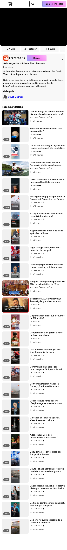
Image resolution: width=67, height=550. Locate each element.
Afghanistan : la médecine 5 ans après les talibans (46, 232)
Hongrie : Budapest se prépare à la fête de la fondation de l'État (47, 283)
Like (13, 48)
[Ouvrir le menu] (4, 4)
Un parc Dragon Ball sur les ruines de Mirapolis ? (47, 317)
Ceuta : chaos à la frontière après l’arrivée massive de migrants (47, 470)
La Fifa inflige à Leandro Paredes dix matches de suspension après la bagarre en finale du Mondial (47, 113)
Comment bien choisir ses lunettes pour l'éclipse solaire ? (46, 368)
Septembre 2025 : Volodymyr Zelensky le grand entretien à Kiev (45, 300)
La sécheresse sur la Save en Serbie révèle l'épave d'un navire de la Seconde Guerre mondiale (47, 164)
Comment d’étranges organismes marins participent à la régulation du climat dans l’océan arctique (47, 146)
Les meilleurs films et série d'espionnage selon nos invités (46, 402)
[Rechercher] (32, 4)
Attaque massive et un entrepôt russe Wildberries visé (46, 215)
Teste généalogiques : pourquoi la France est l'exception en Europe (47, 198)
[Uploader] (39, 4)
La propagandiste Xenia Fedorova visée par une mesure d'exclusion (47, 487)
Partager (32, 48)
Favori (51, 48)
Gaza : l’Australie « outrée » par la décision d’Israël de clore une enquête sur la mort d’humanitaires (47, 181)
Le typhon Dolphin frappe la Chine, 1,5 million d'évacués (44, 385)
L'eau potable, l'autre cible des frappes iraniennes (45, 453)
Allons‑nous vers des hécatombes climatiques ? (44, 436)
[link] (14, 58)
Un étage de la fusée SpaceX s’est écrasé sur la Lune (45, 419)
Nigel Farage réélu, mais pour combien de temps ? (45, 249)
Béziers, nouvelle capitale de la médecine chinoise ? (46, 521)
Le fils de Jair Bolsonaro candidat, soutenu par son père (47, 504)
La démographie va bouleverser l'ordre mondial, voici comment (46, 266)
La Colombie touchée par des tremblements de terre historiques (45, 351)
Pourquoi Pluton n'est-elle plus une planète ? (46, 130)
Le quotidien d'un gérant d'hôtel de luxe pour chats (46, 334)
